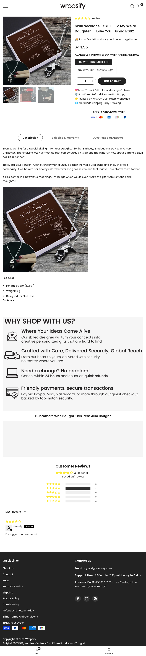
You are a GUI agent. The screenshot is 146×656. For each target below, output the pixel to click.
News (6, 580)
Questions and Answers (108, 138)
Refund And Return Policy (18, 610)
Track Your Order (13, 622)
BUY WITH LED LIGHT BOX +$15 (95, 70)
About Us (8, 568)
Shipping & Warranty (65, 138)
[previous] (8, 50)
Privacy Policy (11, 598)
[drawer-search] (132, 6)
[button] (83, 18)
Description (30, 138)
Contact (8, 574)
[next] (65, 50)
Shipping (8, 592)
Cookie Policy (11, 604)
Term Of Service (13, 586)
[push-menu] (5, 6)
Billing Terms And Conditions (20, 616)
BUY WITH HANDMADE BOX (93, 62)
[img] (13, 521)
